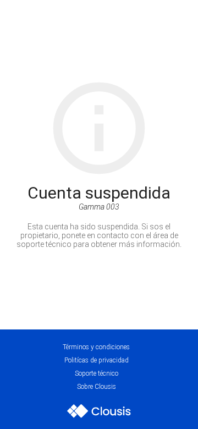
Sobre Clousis (96, 387)
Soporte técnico (96, 373)
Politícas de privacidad (96, 360)
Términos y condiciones (96, 347)
